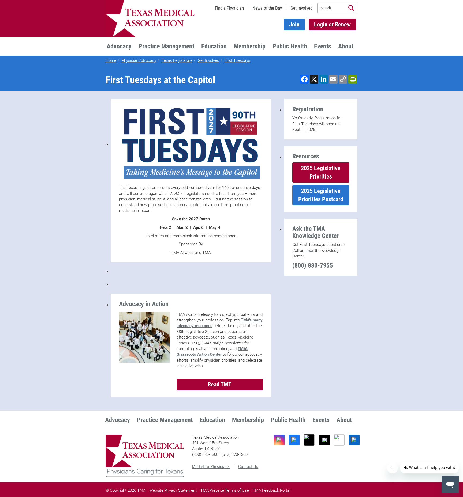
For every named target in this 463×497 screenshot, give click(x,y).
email (309, 250)
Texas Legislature (177, 60)
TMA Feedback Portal (271, 490)
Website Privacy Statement (173, 490)
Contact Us (248, 466)
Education (214, 46)
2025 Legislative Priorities (321, 172)
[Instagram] (279, 440)
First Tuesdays (237, 60)
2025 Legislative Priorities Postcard (320, 195)
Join (294, 24)
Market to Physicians (211, 466)
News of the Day (267, 8)
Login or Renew (332, 24)
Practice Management (166, 46)
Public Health (289, 46)
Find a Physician (229, 8)
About (345, 46)
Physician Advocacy (139, 60)
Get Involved (301, 8)
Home (111, 60)
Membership (250, 46)
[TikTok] (309, 440)
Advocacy (119, 46)
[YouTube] (339, 440)
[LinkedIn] (354, 440)
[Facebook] (294, 440)
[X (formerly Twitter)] (324, 440)
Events (322, 46)
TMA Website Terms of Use (224, 490)
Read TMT (220, 384)
